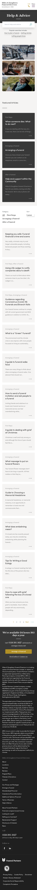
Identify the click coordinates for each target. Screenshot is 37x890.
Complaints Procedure (10, 884)
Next (27, 622)
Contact (4, 780)
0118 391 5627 (15, 643)
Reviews (5, 771)
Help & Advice (6, 803)
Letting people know (19, 36)
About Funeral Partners (9, 808)
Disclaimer (28, 874)
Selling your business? (9, 817)
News (4, 826)
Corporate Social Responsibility (13, 881)
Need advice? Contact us (18, 657)
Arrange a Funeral (18, 651)
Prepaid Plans (6, 774)
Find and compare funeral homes (13, 811)
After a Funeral (8, 222)
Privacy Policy (7, 874)
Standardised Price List (9, 791)
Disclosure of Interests (9, 823)
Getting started (26, 33)
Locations (5, 765)
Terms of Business (8, 800)
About (4, 762)
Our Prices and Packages (10, 785)
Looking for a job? (8, 814)
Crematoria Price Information (12, 794)
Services (5, 768)
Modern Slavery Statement (12, 878)
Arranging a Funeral (10, 219)
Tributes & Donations (9, 777)
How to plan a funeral (11, 33)
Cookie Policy (18, 874)
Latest (29, 215)
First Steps (11, 215)
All (3, 215)
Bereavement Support (9, 820)
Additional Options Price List (11, 797)
